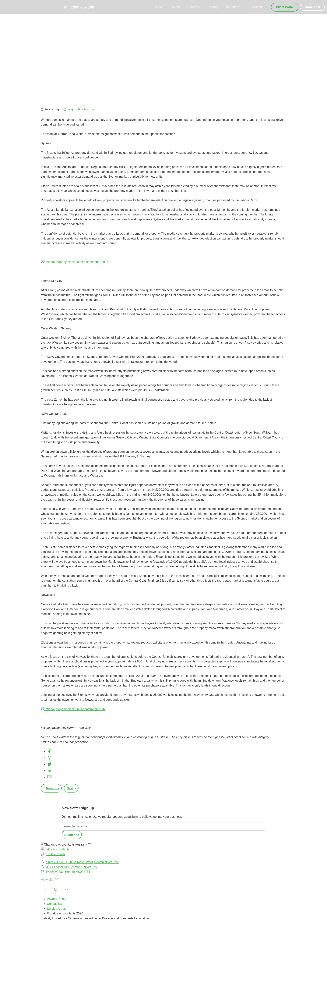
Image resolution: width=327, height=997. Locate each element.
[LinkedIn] (66, 889)
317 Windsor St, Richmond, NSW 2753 (72, 867)
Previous (52, 788)
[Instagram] (55, 889)
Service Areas (56, 908)
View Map (47, 879)
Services (193, 7)
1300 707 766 (82, 7)
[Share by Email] (49, 777)
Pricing (213, 7)
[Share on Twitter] (49, 764)
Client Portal (285, 7)
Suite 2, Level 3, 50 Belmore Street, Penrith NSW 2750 (82, 862)
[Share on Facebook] (49, 751)
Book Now (312, 7)
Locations (256, 7)
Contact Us (54, 903)
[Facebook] (45, 889)
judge (71, 109)
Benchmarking (86, 109)
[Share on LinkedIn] (49, 770)
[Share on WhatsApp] (49, 757)
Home (160, 7)
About (176, 7)
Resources (233, 7)
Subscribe (71, 834)
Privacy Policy (56, 898)
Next (70, 788)
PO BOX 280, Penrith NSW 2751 (68, 871)
